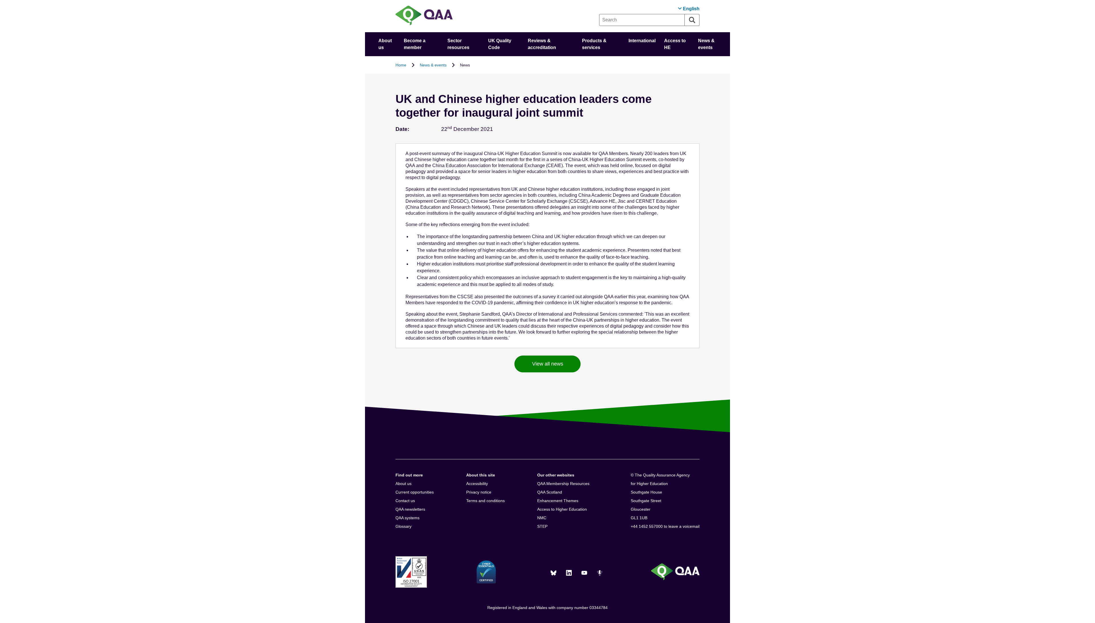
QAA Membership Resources (563, 483)
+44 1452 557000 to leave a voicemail (665, 526)
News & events (433, 65)
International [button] (642, 40)
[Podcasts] (600, 573)
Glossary (403, 526)
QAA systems (407, 518)
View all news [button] (547, 364)
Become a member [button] (414, 44)
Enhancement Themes (557, 500)
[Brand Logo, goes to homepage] (424, 16)
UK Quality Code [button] (499, 44)
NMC (541, 518)
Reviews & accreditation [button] (542, 44)
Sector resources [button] (458, 44)
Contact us (405, 500)
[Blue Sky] (553, 573)
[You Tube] (584, 573)
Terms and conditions (485, 500)
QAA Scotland (549, 492)
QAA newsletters (410, 509)
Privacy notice (478, 492)
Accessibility (477, 483)
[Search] (692, 20)
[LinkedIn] (569, 573)
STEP (542, 526)
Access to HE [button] (675, 44)
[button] (688, 8)
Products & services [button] (594, 44)
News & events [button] (706, 44)
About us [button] (385, 44)
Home (401, 65)
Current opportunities (415, 492)
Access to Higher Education (562, 509)
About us (403, 483)
